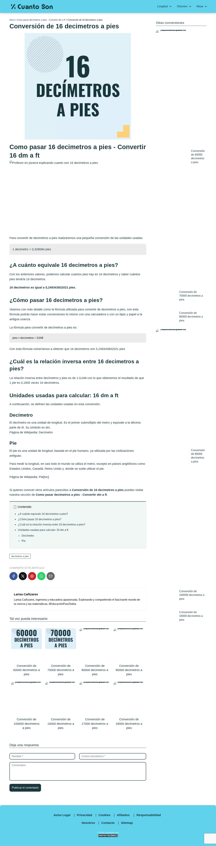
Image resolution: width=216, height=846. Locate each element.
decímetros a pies (60, 327)
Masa (200, 6)
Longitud (162, 6)
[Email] (51, 576)
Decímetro (46, 432)
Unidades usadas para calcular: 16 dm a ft (43, 529)
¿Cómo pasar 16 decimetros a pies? (39, 519)
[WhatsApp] (41, 576)
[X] (23, 576)
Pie (41, 477)
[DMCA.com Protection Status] (108, 837)
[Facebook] (13, 576)
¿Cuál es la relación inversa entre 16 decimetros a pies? (51, 524)
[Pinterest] (32, 576)
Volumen (182, 6)
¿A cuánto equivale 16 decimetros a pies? (43, 513)
